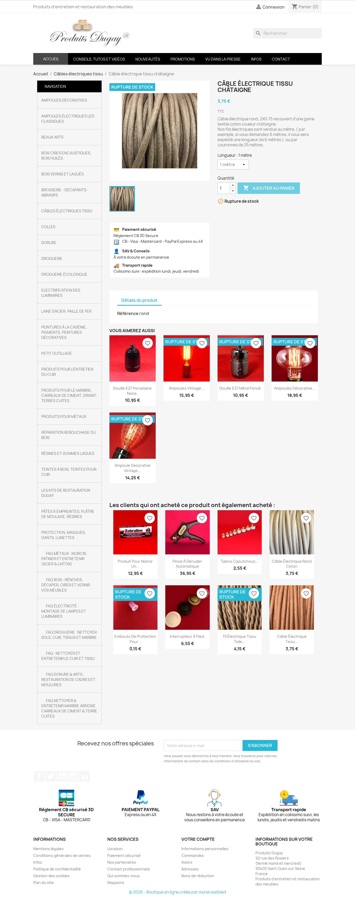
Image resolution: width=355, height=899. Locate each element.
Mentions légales (48, 848)
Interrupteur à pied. (187, 636)
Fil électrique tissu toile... (239, 639)
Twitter (50, 776)
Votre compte (198, 839)
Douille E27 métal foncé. (240, 388)
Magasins (115, 882)
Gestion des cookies (51, 875)
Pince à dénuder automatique (187, 564)
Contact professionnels (128, 869)
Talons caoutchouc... (240, 561)
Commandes (192, 855)
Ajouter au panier (268, 188)
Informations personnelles (204, 848)
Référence (128, 313)
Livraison (115, 848)
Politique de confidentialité (57, 869)
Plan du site (43, 882)
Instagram (73, 776)
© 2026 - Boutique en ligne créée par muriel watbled (177, 892)
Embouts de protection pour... (135, 639)
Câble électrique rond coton (292, 564)
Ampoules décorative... (294, 388)
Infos (37, 862)
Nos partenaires (121, 862)
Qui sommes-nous (123, 875)
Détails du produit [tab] (139, 300)
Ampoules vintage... (186, 388)
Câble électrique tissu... (292, 639)
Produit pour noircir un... (135, 564)
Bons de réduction (197, 875)
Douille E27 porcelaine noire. (132, 391)
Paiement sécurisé (124, 855)
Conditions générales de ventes (62, 855)
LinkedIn (85, 776)
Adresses (190, 869)
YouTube (62, 776)
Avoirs (186, 862)
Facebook (39, 776)
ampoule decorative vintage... (132, 468)
